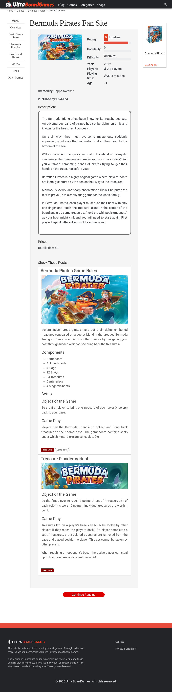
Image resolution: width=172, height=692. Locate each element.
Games (72, 5)
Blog (61, 5)
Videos (16, 64)
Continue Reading (84, 594)
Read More (47, 450)
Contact (119, 641)
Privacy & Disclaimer (125, 648)
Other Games (15, 77)
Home (10, 10)
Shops (101, 5)
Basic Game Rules (16, 36)
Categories (86, 5)
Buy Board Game (16, 56)
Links (15, 71)
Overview (15, 27)
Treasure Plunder (16, 46)
